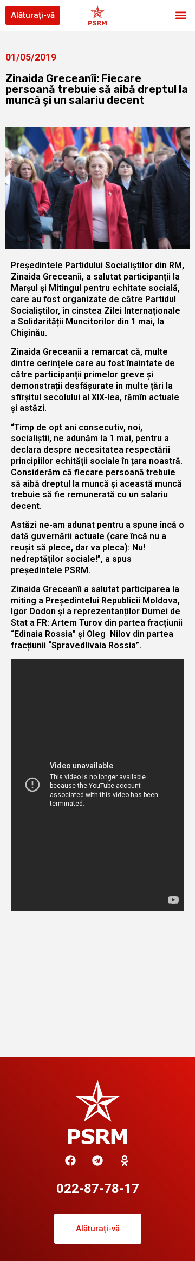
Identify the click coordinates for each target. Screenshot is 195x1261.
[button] (181, 15)
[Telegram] (97, 1160)
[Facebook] (70, 1160)
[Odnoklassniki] (124, 1160)
